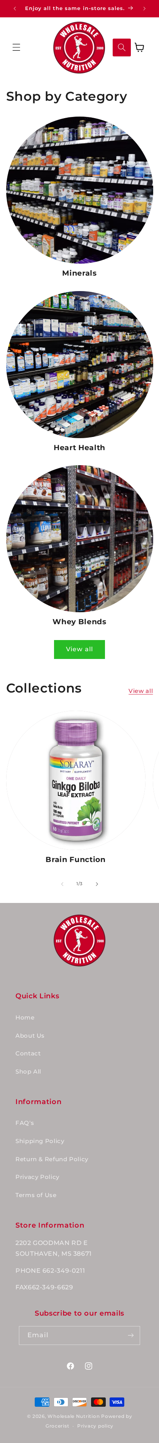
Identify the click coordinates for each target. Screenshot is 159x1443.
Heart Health (79, 447)
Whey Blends (79, 621)
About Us (30, 1035)
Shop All (28, 1071)
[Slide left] (62, 884)
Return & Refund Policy (51, 1159)
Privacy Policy (37, 1177)
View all (79, 649)
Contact (28, 1053)
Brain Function (75, 859)
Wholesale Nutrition (73, 1416)
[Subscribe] (130, 1335)
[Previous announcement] (14, 8)
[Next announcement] (144, 8)
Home (25, 1017)
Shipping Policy (39, 1141)
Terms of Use (36, 1195)
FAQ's (24, 1123)
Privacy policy (95, 1426)
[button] (16, 47)
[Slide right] (96, 884)
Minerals (79, 273)
